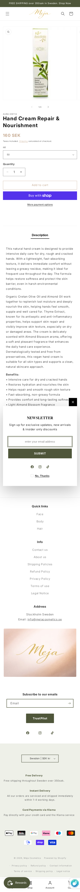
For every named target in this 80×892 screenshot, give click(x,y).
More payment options (40, 204)
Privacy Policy (40, 578)
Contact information (61, 865)
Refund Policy (40, 571)
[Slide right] (48, 107)
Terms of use (40, 586)
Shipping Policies (40, 564)
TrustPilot (40, 718)
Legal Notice (40, 593)
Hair (40, 528)
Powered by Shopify (55, 858)
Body (40, 521)
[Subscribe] (69, 703)
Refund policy (38, 865)
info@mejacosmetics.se (45, 619)
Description (40, 235)
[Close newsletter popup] (73, 402)
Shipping (23, 141)
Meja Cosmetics (32, 858)
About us (40, 557)
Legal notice (63, 871)
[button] (7, 14)
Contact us (40, 550)
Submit (40, 453)
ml (4, 147)
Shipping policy (44, 871)
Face (39, 514)
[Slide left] (32, 107)
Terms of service (23, 871)
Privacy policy (19, 865)
